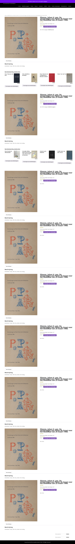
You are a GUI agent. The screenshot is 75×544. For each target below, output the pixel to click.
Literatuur (41, 6)
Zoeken (67, 534)
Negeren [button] (45, 1)
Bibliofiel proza (10, 15)
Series (49, 6)
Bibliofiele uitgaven (25, 6)
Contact (69, 6)
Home (19, 6)
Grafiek (45, 6)
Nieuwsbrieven (64, 6)
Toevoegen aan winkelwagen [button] (12, 86)
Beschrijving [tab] (8, 60)
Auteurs (36, 6)
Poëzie (32, 6)
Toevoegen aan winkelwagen (50, 26)
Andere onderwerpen (56, 6)
